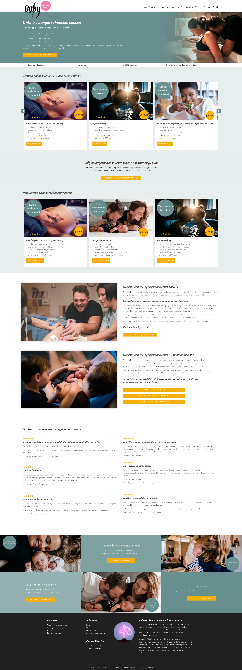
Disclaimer (90, 628)
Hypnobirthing (99, 124)
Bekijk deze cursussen (35, 261)
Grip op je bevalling (50, 456)
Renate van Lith (136, 667)
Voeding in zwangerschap (57, 625)
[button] (40, 55)
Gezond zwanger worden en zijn (43, 514)
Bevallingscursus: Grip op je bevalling (44, 124)
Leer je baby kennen (101, 240)
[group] (55, 116)
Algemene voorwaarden (95, 633)
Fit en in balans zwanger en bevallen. (150, 483)
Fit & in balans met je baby (43, 484)
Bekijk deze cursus (34, 144)
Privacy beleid (91, 630)
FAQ (88, 625)
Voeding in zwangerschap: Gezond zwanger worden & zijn (185, 124)
